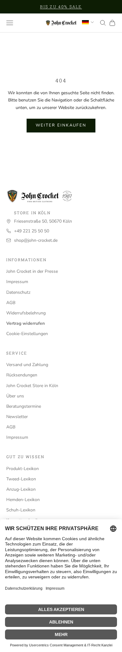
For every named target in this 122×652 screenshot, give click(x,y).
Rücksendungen (21, 375)
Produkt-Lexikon (22, 469)
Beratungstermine (23, 406)
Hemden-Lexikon (23, 500)
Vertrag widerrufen (25, 323)
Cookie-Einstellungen (27, 334)
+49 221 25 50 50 (31, 231)
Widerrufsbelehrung (26, 313)
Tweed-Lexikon (21, 479)
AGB (10, 303)
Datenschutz (18, 292)
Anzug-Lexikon (21, 489)
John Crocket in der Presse (32, 271)
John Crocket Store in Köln (32, 386)
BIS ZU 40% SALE (61, 6)
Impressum (17, 282)
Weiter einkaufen (61, 125)
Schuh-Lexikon (20, 510)
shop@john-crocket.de (36, 240)
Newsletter (17, 417)
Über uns (15, 396)
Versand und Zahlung (27, 365)
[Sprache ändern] (88, 22)
